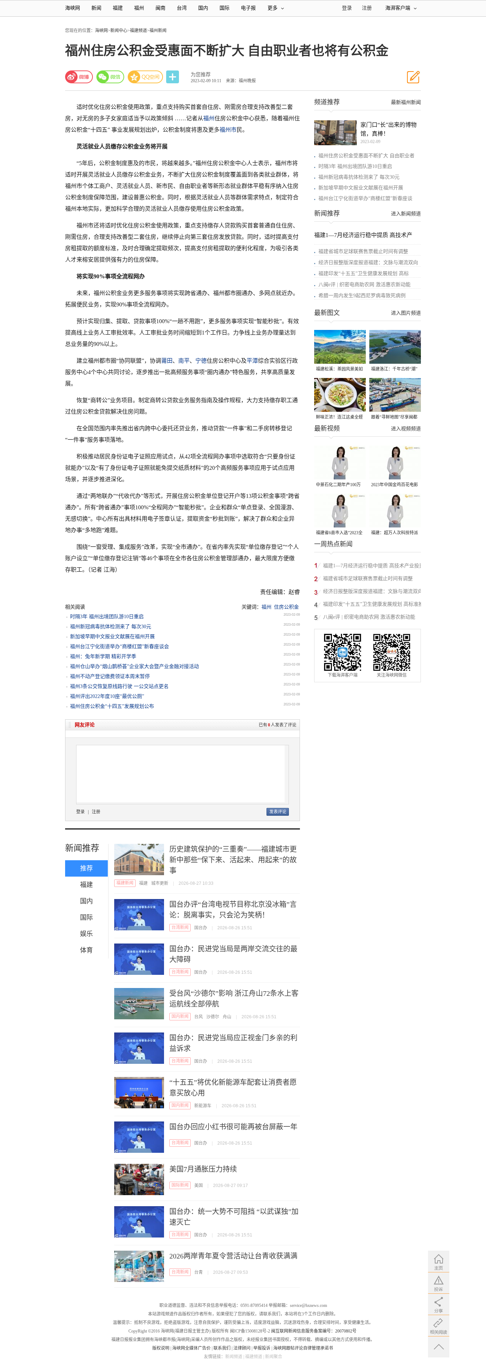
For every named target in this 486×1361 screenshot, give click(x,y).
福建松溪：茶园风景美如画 (339, 370)
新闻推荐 (82, 848)
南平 (184, 361)
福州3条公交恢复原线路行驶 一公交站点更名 (119, 686)
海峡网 (72, 8)
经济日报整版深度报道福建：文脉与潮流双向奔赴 (373, 592)
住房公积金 (286, 607)
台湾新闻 (180, 927)
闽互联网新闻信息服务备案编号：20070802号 (313, 1331)
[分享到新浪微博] (79, 76)
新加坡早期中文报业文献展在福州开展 (112, 636)
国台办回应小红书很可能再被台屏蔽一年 (233, 1127)
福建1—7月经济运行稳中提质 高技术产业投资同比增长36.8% (373, 567)
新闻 (96, 8)
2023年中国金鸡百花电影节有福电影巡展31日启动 (394, 485)
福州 (139, 8)
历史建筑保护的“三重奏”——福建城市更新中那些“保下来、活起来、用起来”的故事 (233, 859)
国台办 (200, 927)
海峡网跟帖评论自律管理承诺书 (303, 1348)
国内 (203, 8)
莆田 (167, 361)
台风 (198, 1016)
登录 (80, 811)
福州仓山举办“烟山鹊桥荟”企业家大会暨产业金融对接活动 (134, 666)
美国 (198, 1185)
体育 (86, 950)
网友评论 (85, 724)
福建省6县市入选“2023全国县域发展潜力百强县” (339, 533)
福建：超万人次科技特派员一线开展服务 (394, 533)
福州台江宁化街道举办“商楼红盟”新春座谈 (365, 198)
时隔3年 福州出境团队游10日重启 (107, 616)
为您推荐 (201, 74)
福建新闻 (124, 883)
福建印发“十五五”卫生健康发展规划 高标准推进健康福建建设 (373, 605)
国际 (224, 8)
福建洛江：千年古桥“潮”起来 (394, 370)
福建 (118, 8)
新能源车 (202, 1105)
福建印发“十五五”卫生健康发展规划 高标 (363, 273)
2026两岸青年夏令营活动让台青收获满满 (233, 1256)
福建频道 (138, 30)
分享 (173, 77)
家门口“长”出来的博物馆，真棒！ (388, 129)
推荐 (86, 868)
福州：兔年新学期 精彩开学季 (103, 656)
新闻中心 (118, 30)
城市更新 (159, 883)
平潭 (252, 361)
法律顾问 (241, 1348)
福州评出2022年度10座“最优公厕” (107, 696)
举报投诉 (261, 1348)
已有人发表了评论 (277, 724)
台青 (198, 1272)
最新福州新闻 (406, 102)
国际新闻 (180, 1185)
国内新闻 (180, 1016)
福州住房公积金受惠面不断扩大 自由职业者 (366, 155)
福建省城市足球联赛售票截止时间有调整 (363, 251)
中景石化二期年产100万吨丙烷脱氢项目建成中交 (339, 485)
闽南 (160, 8)
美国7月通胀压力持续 (203, 1169)
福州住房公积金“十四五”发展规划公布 (112, 706)
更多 (273, 8)
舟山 (227, 1016)
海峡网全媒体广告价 (191, 1348)
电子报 (248, 8)
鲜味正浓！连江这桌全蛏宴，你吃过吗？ (339, 418)
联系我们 (222, 1348)
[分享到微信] (110, 76)
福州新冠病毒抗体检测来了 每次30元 (110, 626)
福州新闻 (158, 30)
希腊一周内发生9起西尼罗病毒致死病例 (362, 295)
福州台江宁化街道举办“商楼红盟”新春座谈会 (119, 646)
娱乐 (86, 933)
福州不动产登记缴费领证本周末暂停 (110, 676)
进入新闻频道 (406, 213)
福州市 (228, 130)
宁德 (201, 361)
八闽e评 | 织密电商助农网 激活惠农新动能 (364, 284)
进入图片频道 (406, 313)
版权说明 (160, 1348)
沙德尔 (212, 1016)
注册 (367, 8)
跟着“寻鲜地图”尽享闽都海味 (394, 418)
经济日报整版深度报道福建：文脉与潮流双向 (368, 262)
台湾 (182, 8)
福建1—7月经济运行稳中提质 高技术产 (363, 235)
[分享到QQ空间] (145, 76)
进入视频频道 (406, 428)
